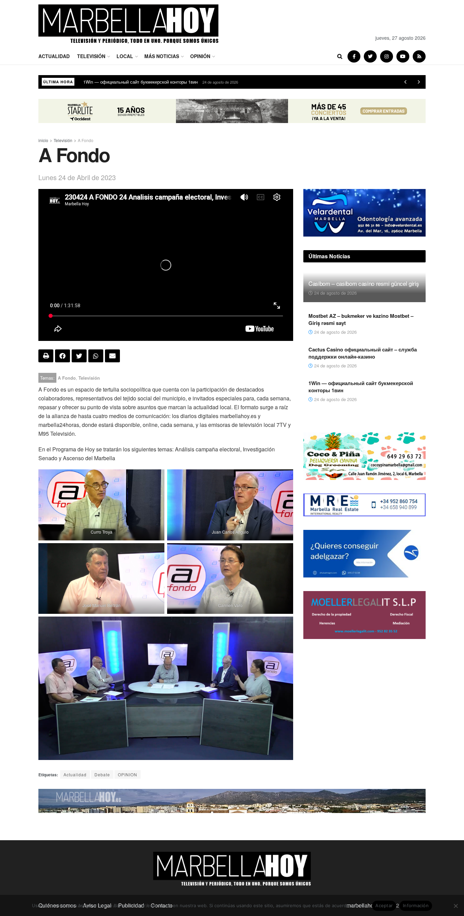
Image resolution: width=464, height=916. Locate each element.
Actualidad (54, 56)
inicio (43, 140)
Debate (102, 774)
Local (125, 56)
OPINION (127, 774)
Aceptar (384, 905)
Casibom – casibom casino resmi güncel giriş (363, 283)
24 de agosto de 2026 (335, 293)
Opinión (200, 56)
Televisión (91, 56)
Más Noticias (161, 56)
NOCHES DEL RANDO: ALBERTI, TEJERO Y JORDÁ (137, 82)
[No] (455, 905)
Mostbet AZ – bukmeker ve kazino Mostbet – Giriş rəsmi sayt (360, 319)
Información (416, 905)
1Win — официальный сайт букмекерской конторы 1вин (360, 386)
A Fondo (85, 140)
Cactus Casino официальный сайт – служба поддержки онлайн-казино (362, 353)
